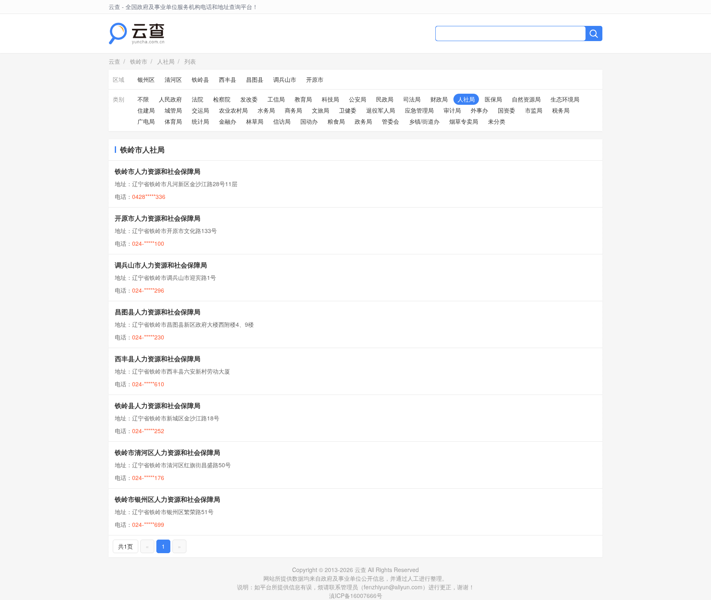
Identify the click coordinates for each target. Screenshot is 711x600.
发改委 (249, 99)
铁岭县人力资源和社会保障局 (157, 405)
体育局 (173, 121)
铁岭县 (200, 79)
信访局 (281, 121)
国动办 (309, 121)
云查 (114, 61)
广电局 (146, 121)
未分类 (496, 121)
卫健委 (347, 110)
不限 (143, 99)
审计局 (452, 110)
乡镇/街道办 (424, 121)
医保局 (493, 99)
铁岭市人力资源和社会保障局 (157, 171)
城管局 (173, 110)
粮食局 (336, 121)
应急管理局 (419, 110)
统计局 (200, 121)
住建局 (146, 110)
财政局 (439, 99)
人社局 (165, 61)
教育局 (303, 99)
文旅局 (320, 110)
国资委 (506, 110)
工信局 (276, 99)
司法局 (412, 99)
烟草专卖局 (463, 121)
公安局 (357, 99)
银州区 (146, 79)
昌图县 (254, 79)
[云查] (136, 33)
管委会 (390, 121)
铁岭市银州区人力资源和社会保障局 (167, 499)
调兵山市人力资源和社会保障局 (161, 265)
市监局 (533, 110)
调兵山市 (284, 79)
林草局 (254, 121)
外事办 (479, 110)
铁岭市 (138, 61)
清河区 (173, 79)
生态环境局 (565, 99)
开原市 (314, 79)
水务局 (266, 110)
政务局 (363, 121)
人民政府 (170, 99)
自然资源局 (526, 99)
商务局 (293, 110)
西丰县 (227, 79)
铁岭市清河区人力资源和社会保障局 (167, 452)
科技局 (330, 99)
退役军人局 (380, 110)
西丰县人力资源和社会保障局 (157, 358)
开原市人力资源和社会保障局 (157, 218)
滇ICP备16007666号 (355, 595)
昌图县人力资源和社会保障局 (157, 311)
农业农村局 (233, 110)
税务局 (560, 110)
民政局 (384, 99)
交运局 (200, 110)
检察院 (221, 99)
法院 (197, 99)
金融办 (227, 121)
